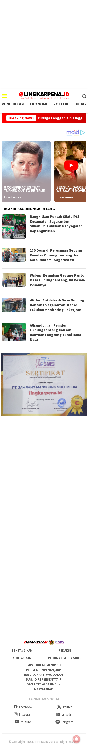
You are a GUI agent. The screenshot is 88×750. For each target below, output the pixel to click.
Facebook (25, 707)
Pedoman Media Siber (65, 658)
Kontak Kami (22, 658)
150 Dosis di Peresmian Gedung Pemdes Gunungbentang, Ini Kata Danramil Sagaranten (56, 255)
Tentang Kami (22, 650)
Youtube (25, 722)
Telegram (67, 722)
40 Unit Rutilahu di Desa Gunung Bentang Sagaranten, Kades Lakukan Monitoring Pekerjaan (57, 305)
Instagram (26, 714)
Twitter (67, 707)
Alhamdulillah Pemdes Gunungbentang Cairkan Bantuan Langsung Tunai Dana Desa (55, 332)
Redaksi (64, 650)
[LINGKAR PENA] (44, 95)
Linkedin (67, 714)
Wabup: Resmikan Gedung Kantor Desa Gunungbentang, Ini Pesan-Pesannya (58, 280)
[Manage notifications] (76, 739)
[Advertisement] (44, 44)
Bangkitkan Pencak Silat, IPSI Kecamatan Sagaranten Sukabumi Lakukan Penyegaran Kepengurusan (56, 223)
